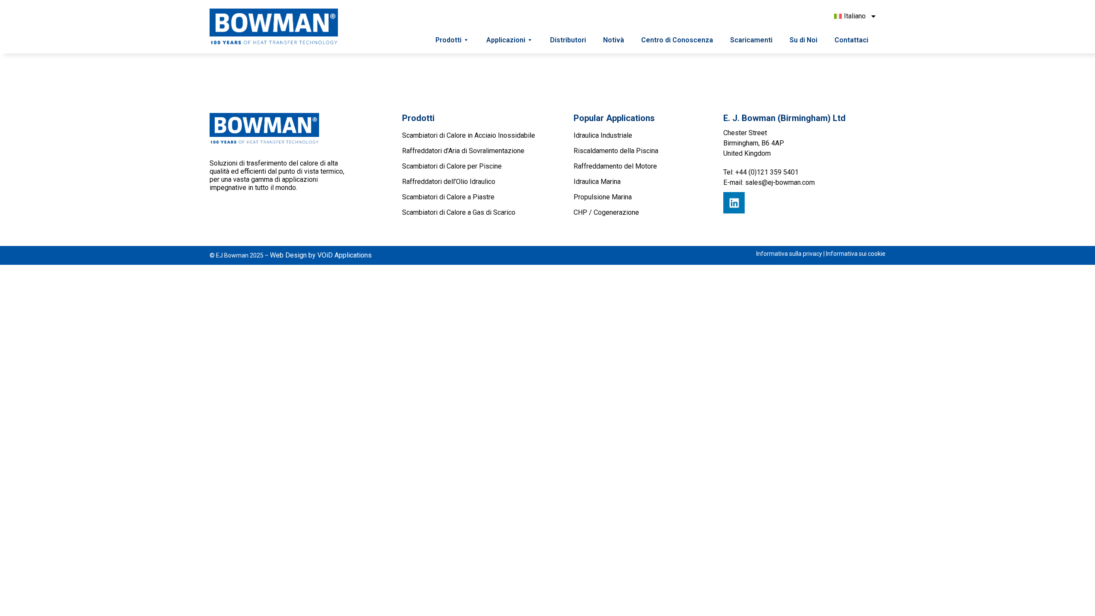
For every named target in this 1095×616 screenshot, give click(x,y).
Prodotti (448, 40)
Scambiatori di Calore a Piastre (448, 197)
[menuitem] (855, 16)
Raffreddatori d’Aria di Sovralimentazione (463, 151)
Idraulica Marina (597, 182)
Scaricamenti (751, 40)
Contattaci (851, 40)
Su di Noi (803, 40)
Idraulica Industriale (603, 135)
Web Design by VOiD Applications (321, 255)
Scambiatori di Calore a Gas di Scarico (458, 212)
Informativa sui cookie (855, 253)
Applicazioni (505, 40)
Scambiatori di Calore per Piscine (452, 166)
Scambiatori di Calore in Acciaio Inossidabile (468, 135)
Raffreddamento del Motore (615, 166)
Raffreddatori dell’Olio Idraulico (448, 182)
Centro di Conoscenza (677, 40)
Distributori (568, 40)
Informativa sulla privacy (789, 253)
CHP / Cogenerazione (606, 212)
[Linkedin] (734, 202)
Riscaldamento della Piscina (616, 151)
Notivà (613, 40)
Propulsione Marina (603, 197)
